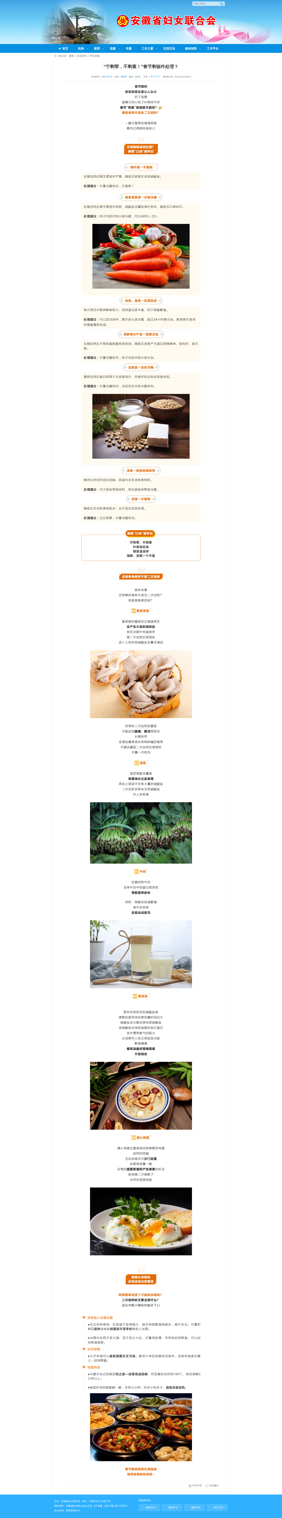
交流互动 (169, 48)
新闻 (97, 48)
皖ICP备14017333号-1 (116, 1506)
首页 (65, 48)
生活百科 (82, 56)
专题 (129, 48)
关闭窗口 (214, 1485)
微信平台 (173, 1507)
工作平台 (213, 48)
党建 (113, 48)
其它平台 (218, 1507)
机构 (81, 48)
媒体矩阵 (191, 48)
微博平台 (196, 1507)
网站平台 (150, 1507)
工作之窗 (147, 48)
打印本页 (197, 1485)
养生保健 (94, 56)
